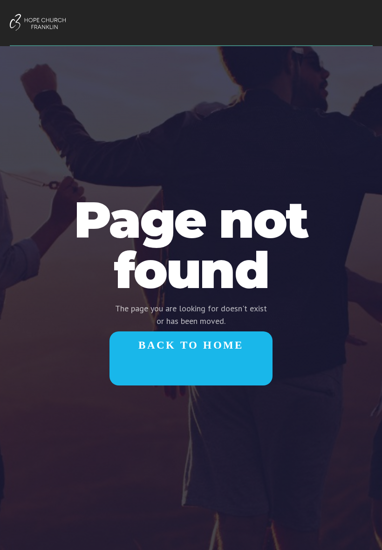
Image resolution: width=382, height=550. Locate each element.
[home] (38, 22)
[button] (364, 23)
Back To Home (191, 345)
